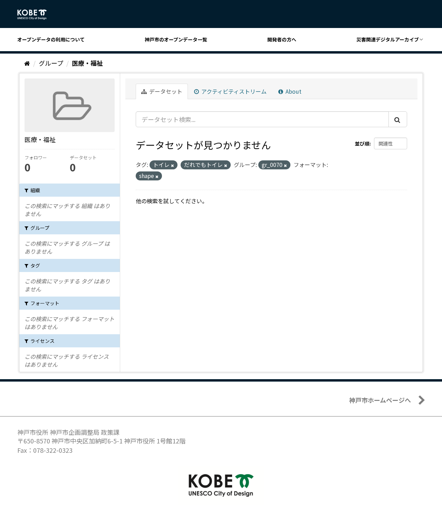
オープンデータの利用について (51, 39)
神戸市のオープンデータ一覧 (176, 39)
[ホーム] (27, 62)
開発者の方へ (281, 39)
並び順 (362, 143)
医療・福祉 (87, 62)
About (292, 91)
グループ (51, 62)
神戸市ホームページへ (380, 399)
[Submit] (397, 119)
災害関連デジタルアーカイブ (387, 39)
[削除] (172, 165)
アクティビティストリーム (233, 91)
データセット (165, 91)
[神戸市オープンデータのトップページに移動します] (35, 14)
